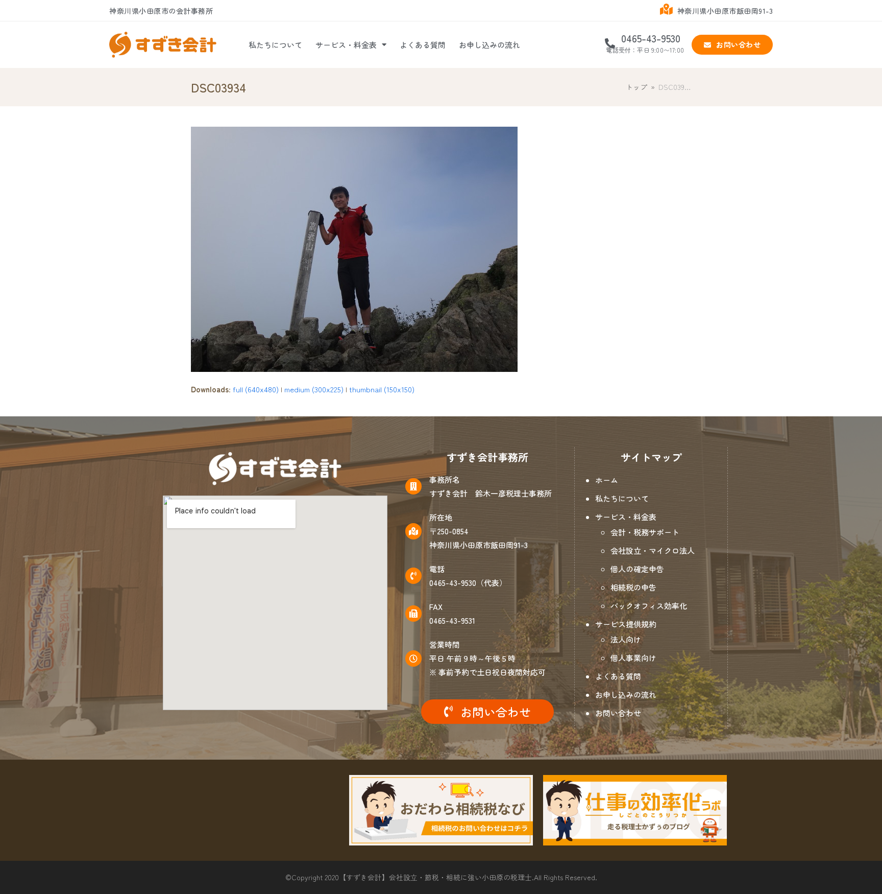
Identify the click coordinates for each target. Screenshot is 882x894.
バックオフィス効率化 (648, 605)
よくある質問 (423, 44)
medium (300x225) (314, 389)
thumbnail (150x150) (381, 389)
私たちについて (275, 44)
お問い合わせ (618, 713)
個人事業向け (633, 657)
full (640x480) (256, 389)
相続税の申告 (633, 587)
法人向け (625, 639)
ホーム (606, 480)
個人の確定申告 (637, 568)
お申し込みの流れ (489, 44)
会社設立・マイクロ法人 (652, 550)
